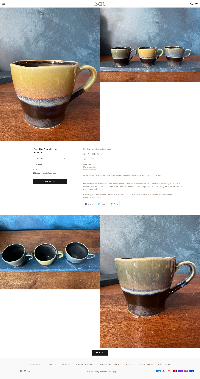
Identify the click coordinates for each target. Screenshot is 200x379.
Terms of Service (145, 364)
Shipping (36, 173)
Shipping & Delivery (85, 364)
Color (37, 158)
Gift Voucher (50, 364)
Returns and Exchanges (110, 364)
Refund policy (164, 364)
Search (129, 364)
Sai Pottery (95, 371)
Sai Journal (66, 364)
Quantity (38, 164)
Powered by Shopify (108, 371)
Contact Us (35, 364)
